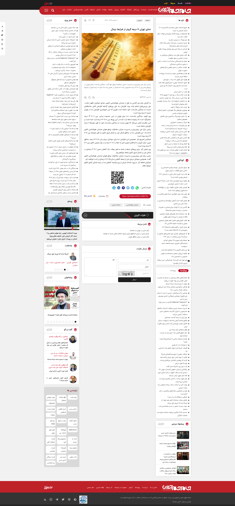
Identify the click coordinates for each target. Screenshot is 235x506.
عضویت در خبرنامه (121, 487)
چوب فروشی (51, 397)
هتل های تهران (52, 431)
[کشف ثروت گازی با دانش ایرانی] (73, 368)
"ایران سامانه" (176, 501)
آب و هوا (109, 487)
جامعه (147, 20)
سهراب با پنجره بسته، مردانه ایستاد (57, 359)
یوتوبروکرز (52, 403)
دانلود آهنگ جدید (73, 422)
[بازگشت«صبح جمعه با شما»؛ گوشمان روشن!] (182, 445)
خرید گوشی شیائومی (62, 411)
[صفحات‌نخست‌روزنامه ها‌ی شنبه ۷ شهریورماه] (61, 297)
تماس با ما (153, 487)
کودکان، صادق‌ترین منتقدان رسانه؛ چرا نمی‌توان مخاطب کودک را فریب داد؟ (168, 471)
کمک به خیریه (74, 440)
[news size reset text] (89, 97)
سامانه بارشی (116, 205)
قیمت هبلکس (52, 450)
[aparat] (2, 40)
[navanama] (188, 3)
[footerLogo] (176, 488)
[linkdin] (118, 187)
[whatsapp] (137, 187)
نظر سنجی (90, 487)
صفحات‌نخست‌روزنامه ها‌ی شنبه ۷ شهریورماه (62, 315)
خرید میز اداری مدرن (62, 459)
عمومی (139, 20)
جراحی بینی (73, 409)
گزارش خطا (88, 196)
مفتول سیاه (73, 448)
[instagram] (2, 27)
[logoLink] (174, 10)
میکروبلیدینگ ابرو (62, 440)
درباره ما (145, 487)
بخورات (52, 415)
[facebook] (123, 187)
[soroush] (114, 187)
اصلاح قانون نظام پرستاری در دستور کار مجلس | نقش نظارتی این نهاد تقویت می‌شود (57, 345)
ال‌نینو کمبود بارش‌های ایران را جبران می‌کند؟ (57, 379)
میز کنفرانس (51, 463)
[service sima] (173, 3)
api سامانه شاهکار (62, 399)
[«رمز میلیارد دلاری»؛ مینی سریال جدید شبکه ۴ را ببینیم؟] (182, 435)
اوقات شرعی (100, 487)
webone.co (73, 430)
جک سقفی (73, 457)
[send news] (89, 20)
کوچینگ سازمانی (63, 450)
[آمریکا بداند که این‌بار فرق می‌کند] (75, 257)
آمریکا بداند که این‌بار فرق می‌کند (59, 254)
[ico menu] (47, 10)
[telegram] (2, 31)
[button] (67, 269)
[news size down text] (93, 97)
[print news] (85, 20)
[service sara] (180, 3)
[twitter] (2, 36)
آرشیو (131, 487)
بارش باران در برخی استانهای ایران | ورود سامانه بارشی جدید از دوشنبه (126, 233)
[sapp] (2, 44)
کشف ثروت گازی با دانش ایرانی (58, 371)
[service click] (166, 3)
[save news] (93, 20)
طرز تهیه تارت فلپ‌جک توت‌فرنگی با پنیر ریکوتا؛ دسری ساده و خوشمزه (172, 262)
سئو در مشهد (62, 420)
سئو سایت (73, 397)
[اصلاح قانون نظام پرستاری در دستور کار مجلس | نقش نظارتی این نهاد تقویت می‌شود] (73, 342)
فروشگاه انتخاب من (62, 431)
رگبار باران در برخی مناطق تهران (139, 237)
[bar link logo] (48, 4)
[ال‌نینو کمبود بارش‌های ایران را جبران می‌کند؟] (73, 379)
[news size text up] (85, 97)
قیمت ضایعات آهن (51, 440)
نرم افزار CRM (52, 422)
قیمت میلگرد (51, 457)
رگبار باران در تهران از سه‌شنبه (139, 230)
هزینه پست (51, 409)
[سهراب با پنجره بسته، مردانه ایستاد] (73, 356)
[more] (161, 424)
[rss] (2, 49)
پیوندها (137, 487)
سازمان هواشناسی (132, 205)
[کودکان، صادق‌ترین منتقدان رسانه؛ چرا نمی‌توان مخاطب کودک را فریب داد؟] (182, 470)
